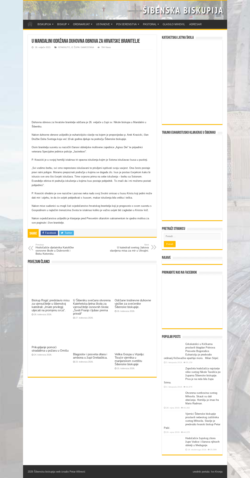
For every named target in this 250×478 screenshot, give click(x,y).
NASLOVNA (30, 24)
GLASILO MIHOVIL (174, 24)
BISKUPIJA (44, 24)
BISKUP (62, 24)
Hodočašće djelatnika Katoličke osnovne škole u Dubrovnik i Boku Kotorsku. (55, 249)
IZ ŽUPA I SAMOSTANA (82, 47)
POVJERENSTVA (126, 24)
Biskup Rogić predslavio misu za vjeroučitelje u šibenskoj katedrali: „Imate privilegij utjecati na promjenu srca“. (51, 305)
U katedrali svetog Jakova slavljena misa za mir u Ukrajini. (129, 247)
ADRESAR (195, 24)
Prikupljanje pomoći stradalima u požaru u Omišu (50, 349)
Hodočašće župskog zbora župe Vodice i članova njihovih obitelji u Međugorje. (202, 442)
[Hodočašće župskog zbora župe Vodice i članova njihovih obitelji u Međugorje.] (173, 444)
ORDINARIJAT (81, 24)
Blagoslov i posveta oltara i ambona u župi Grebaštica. (90, 356)
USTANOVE (103, 24)
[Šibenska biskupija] (125, 10)
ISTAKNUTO (64, 47)
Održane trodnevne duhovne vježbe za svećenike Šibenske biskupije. (133, 304)
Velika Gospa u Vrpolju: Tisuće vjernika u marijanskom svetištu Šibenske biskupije (129, 359)
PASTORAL (149, 24)
